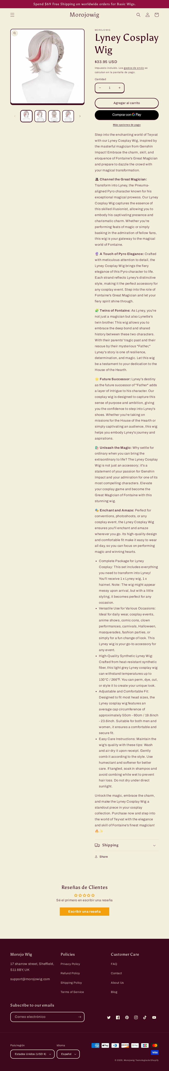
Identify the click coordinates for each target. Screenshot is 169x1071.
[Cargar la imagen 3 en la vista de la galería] (54, 116)
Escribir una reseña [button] (84, 911)
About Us (117, 982)
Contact (116, 973)
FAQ (114, 964)
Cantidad (100, 79)
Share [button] (104, 856)
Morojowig (129, 1060)
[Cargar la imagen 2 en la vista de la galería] (40, 116)
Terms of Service (72, 992)
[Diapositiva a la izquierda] (14, 116)
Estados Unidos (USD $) (30, 1054)
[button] (12, 14)
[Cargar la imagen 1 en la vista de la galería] (26, 116)
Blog (114, 992)
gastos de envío (134, 68)
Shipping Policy (71, 982)
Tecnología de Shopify (147, 1060)
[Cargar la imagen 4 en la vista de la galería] (68, 116)
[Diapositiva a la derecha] (79, 116)
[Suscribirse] (79, 1017)
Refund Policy (70, 973)
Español (66, 1054)
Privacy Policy (70, 964)
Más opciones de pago (127, 124)
